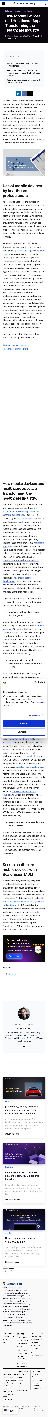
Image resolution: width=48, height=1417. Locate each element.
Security (35, 1377)
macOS (8, 1233)
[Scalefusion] (24, 3)
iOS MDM (34, 1342)
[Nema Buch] (24, 1013)
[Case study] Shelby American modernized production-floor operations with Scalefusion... (21, 1110)
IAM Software (22, 1344)
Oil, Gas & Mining (23, 1390)
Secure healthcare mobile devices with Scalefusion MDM (23, 81)
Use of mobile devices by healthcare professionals (22, 64)
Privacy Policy (37, 1380)
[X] (30, 93)
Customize (22, 732)
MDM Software (22, 1340)
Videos (33, 1352)
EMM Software (22, 1347)
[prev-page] (5, 1271)
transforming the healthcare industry (21, 560)
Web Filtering (7, 1386)
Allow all (24, 723)
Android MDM (36, 1336)
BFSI (18, 1387)
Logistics (9, 1167)
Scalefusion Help (37, 1355)
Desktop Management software (22, 1358)
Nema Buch (24, 1028)
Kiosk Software (22, 1350)
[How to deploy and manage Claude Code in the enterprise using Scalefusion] (24, 1219)
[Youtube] (39, 1375)
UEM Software (22, 1337)
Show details (34, 715)
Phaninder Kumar (12, 1262)
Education (20, 1377)
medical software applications (28, 767)
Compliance (36, 1389)
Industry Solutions (12, 11)
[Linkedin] (18, 93)
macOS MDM (35, 1346)
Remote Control (9, 1377)
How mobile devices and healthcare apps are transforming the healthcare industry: (23, 72)
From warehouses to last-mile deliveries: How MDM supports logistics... (22, 1176)
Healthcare (27, 11)
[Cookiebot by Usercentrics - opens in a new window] (34, 683)
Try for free (14, 956)
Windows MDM (36, 1339)
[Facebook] (24, 93)
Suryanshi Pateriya (13, 1200)
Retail (19, 1384)
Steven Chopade (12, 1134)
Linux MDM (35, 1349)
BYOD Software (22, 1353)
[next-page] (11, 1271)
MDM (7, 1101)
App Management (9, 1374)
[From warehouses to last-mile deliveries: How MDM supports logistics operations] (24, 1153)
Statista (12, 974)
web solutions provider (26, 518)
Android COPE (8, 1400)
